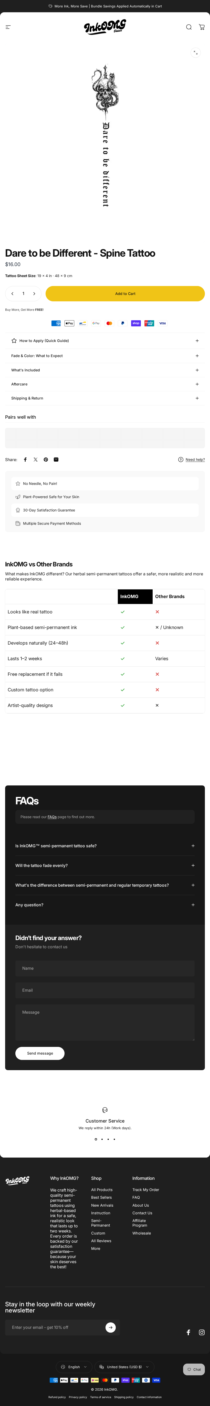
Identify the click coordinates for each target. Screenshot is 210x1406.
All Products (102, 1189)
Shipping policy (124, 1397)
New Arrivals (102, 1205)
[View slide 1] (96, 1139)
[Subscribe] (111, 1327)
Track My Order (145, 1189)
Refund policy (57, 1397)
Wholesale (141, 1233)
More (95, 1248)
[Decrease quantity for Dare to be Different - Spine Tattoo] (11, 293)
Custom (98, 1233)
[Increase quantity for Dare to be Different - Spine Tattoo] (35, 293)
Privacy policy (78, 1397)
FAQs (52, 817)
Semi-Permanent (100, 1223)
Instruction (100, 1213)
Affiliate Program (139, 1223)
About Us (140, 1205)
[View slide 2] (102, 1139)
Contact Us (142, 1213)
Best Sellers (101, 1197)
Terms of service (100, 1397)
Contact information (149, 1397)
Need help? (195, 459)
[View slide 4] (114, 1139)
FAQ (136, 1197)
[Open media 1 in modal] (196, 53)
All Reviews (101, 1241)
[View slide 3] (108, 1139)
